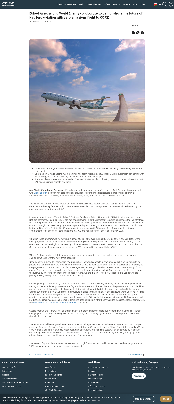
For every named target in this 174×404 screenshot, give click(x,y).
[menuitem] (66, 4)
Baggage (92, 371)
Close (166, 399)
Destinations (50, 371)
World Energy (40, 192)
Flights (143, 4)
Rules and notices (95, 390)
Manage (126, 4)
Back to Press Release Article (41, 354)
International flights (53, 374)
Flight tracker (50, 378)
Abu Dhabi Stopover (53, 390)
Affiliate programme (96, 386)
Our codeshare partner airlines (15, 382)
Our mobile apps (95, 378)
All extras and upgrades (98, 367)
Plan (135, 4)
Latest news (7, 371)
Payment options (95, 374)
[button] (157, 4)
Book (81, 4)
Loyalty (116, 4)
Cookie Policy (14, 400)
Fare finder (49, 382)
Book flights (50, 367)
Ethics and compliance (11, 386)
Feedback (139, 375)
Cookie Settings (143, 399)
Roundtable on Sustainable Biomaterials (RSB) (55, 302)
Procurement (94, 382)
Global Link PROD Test (66, 4)
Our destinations (94, 4)
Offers (107, 4)
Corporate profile (9, 367)
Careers (5, 374)
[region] (87, 399)
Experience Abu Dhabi (54, 386)
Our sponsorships (9, 378)
